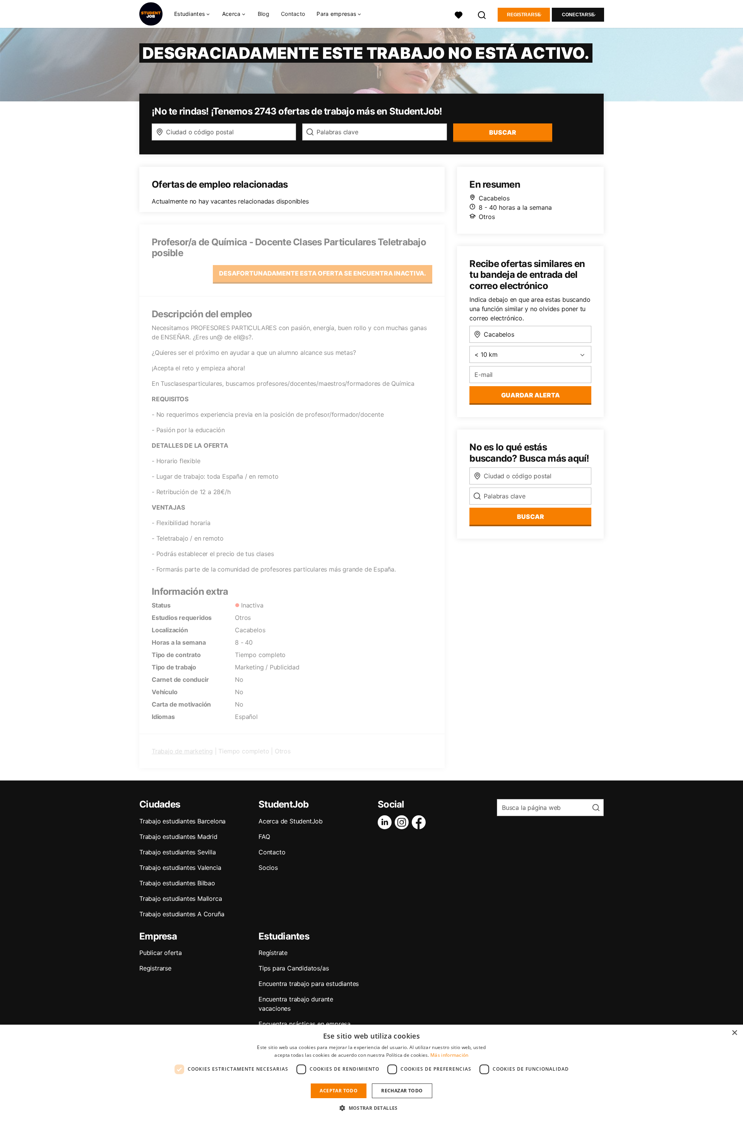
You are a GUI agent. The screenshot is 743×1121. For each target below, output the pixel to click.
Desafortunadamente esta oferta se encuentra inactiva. (322, 273)
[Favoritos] (459, 14)
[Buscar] (482, 14)
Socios (268, 867)
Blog (263, 13)
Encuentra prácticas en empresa (305, 1024)
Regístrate (273, 953)
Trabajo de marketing (182, 751)
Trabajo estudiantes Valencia (180, 867)
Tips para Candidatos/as (294, 968)
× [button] (734, 1033)
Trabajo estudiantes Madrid (178, 836)
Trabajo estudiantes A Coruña (181, 914)
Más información (449, 1055)
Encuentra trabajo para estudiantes (309, 984)
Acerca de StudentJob (291, 821)
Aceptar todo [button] (339, 1090)
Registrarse (524, 14)
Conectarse (578, 14)
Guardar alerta (530, 395)
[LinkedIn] (386, 822)
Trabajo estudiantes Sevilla (177, 852)
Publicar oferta (160, 953)
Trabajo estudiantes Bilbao (177, 883)
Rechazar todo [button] (402, 1090)
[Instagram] (403, 822)
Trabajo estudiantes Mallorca (180, 898)
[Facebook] (420, 822)
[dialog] (371, 1073)
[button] (371, 1108)
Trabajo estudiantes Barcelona (182, 821)
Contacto (293, 13)
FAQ (264, 836)
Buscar (502, 132)
